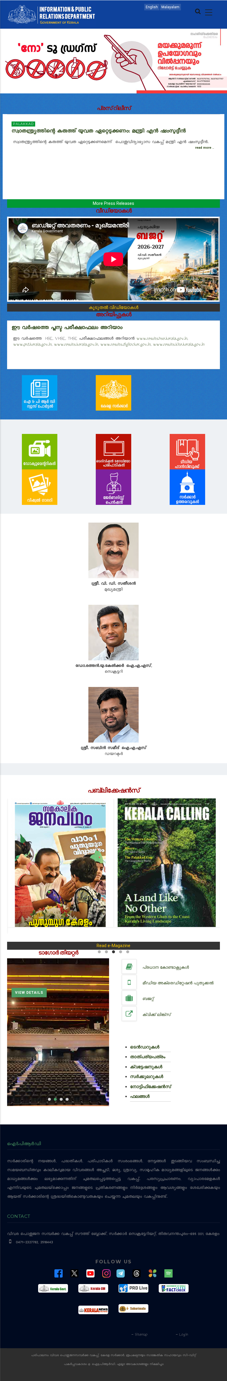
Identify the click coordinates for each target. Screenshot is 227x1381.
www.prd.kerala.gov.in (32, 345)
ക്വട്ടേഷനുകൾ (146, 1066)
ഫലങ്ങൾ (140, 1096)
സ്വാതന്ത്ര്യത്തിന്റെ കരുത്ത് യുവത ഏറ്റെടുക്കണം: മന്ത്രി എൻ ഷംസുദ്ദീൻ (100, 132)
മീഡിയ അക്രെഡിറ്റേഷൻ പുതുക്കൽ (178, 982)
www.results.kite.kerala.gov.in (178, 345)
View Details (29, 999)
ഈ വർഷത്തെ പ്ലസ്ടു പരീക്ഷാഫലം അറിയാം (67, 328)
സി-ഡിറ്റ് (189, 1356)
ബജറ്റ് (148, 998)
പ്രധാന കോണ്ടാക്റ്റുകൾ (165, 967)
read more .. (204, 148)
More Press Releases (113, 203)
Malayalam (170, 7)
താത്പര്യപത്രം (147, 1056)
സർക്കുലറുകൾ (146, 1076)
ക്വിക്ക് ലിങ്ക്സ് (156, 1014)
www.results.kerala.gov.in (76, 345)
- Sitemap (139, 1335)
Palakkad (23, 124)
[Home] (51, 14)
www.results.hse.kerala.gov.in (161, 339)
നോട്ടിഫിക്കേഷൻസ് (150, 1086)
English (152, 7)
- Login (182, 1335)
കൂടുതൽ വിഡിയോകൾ (113, 307)
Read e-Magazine (113, 945)
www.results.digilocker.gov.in (125, 345)
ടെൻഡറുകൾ (144, 1047)
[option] (58, 1032)
